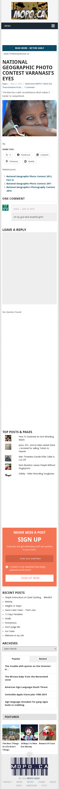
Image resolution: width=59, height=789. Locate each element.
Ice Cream (10, 631)
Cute (44, 785)
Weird (30, 782)
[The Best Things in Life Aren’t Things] (11, 732)
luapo (5, 84)
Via (3, 144)
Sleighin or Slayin (13, 606)
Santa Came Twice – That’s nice (20, 610)
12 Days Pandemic (14, 614)
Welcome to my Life (14, 635)
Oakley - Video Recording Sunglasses (36, 473)
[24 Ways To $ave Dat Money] (29, 732)
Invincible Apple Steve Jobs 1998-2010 (26, 694)
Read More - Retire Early (29, 48)
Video (53, 782)
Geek (19, 785)
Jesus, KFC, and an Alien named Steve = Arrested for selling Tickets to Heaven (37, 448)
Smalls (8, 618)
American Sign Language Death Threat (26, 687)
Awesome (31, 785)
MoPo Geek (33, 778)
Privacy (7, 782)
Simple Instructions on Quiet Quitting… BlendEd (28, 597)
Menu (7, 26)
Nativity (8, 601)
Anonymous (11, 623)
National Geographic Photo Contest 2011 (28, 183)
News (19, 782)
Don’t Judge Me (12, 627)
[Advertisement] (30, 37)
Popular (16, 659)
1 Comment (29, 87)
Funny (41, 782)
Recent (43, 659)
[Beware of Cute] (47, 732)
